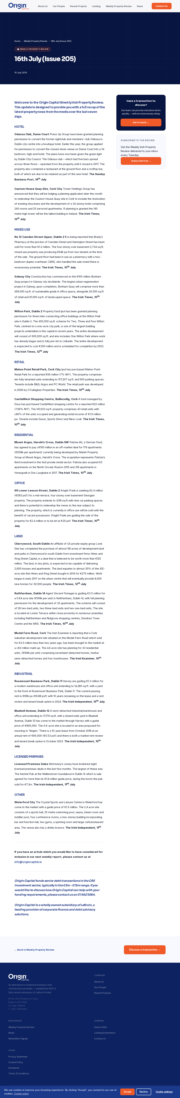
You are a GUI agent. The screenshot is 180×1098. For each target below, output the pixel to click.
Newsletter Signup (18, 1038)
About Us (43, 6)
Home (17, 41)
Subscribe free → (141, 161)
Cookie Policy (15, 1062)
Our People (59, 6)
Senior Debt (100, 1027)
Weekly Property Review (119, 6)
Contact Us (162, 6)
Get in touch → (141, 122)
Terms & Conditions (18, 1073)
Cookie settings (164, 1091)
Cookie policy (21, 1093)
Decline (144, 1091)
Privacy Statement (17, 1056)
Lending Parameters (104, 1032)
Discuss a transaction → (144, 949)
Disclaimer (14, 1068)
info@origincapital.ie (28, 862)
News (140, 6)
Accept (127, 1091)
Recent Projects (78, 6)
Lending (96, 6)
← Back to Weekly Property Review (34, 949)
